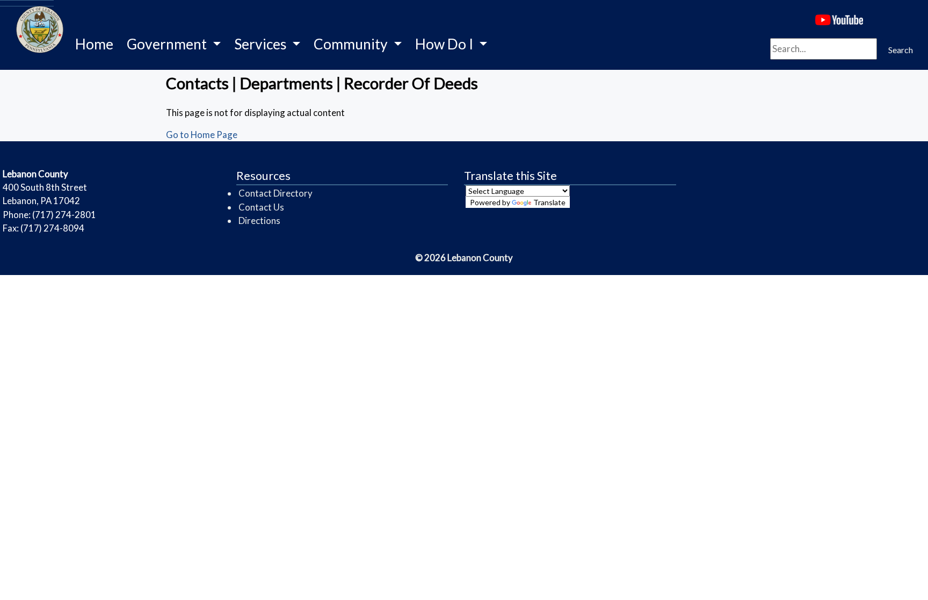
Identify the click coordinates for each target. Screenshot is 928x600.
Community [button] (352, 44)
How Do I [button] (445, 44)
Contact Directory (275, 193)
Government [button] (168, 44)
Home (94, 44)
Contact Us (261, 207)
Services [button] (261, 44)
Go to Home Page (201, 134)
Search (900, 50)
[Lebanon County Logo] (27, 3)
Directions (259, 220)
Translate (549, 202)
